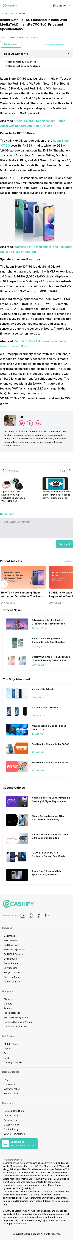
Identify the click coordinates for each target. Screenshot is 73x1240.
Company (7, 991)
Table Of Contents (15, 53)
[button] (64, 544)
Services (7, 928)
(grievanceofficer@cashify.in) (18, 1188)
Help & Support (10, 1072)
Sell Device (8, 1036)
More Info (7, 1103)
